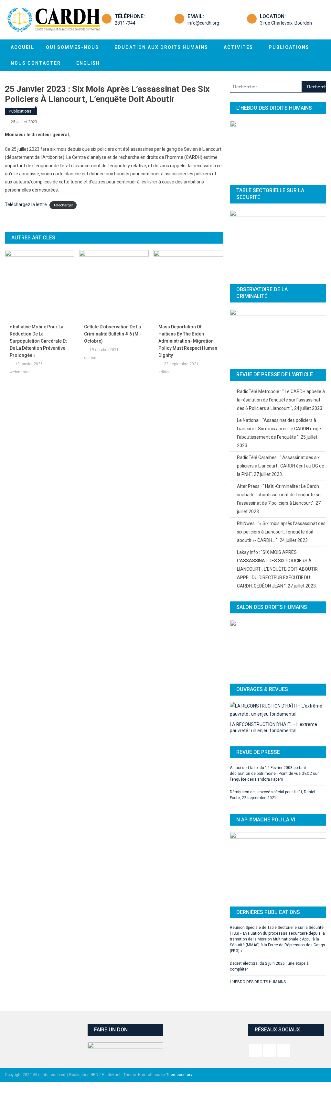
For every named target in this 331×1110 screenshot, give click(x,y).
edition (90, 358)
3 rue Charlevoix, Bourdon (286, 23)
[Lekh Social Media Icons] (255, 1050)
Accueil (22, 47)
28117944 (125, 23)
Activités (238, 47)
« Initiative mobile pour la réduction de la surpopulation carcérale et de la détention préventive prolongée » (38, 341)
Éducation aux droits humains (161, 47)
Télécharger (63, 205)
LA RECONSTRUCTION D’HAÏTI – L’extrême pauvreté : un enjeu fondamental (273, 727)
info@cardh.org (203, 23)
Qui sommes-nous (72, 47)
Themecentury (179, 1074)
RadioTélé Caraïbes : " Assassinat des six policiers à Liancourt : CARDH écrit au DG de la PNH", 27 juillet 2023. (280, 466)
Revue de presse (258, 752)
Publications (289, 47)
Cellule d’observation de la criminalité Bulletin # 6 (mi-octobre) (113, 334)
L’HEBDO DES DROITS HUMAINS (258, 982)
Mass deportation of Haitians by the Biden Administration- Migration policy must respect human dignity (187, 341)
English (88, 63)
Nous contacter (36, 63)
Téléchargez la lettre (26, 204)
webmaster (20, 372)
